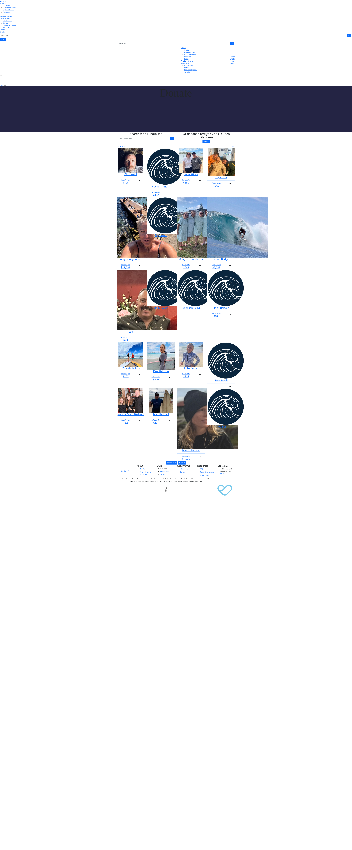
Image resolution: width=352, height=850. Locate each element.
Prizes (5, 14)
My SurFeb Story (8, 10)
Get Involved (4, 19)
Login (3, 39)
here (222, 473)
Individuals (121, 147)
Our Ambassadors (9, 8)
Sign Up (2, 32)
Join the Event (7, 21)
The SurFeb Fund (6, 16)
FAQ (201, 469)
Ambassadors (164, 472)
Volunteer (6, 27)
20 (171, 463)
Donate (5, 23)
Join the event (184, 469)
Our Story (6, 5)
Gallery (162, 475)
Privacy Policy (205, 475)
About (2, 3)
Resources (6, 12)
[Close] (5, 85)
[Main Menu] (0, 75)
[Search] (349, 35)
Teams (232, 147)
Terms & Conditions (207, 472)
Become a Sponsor (9, 25)
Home (4, 1)
